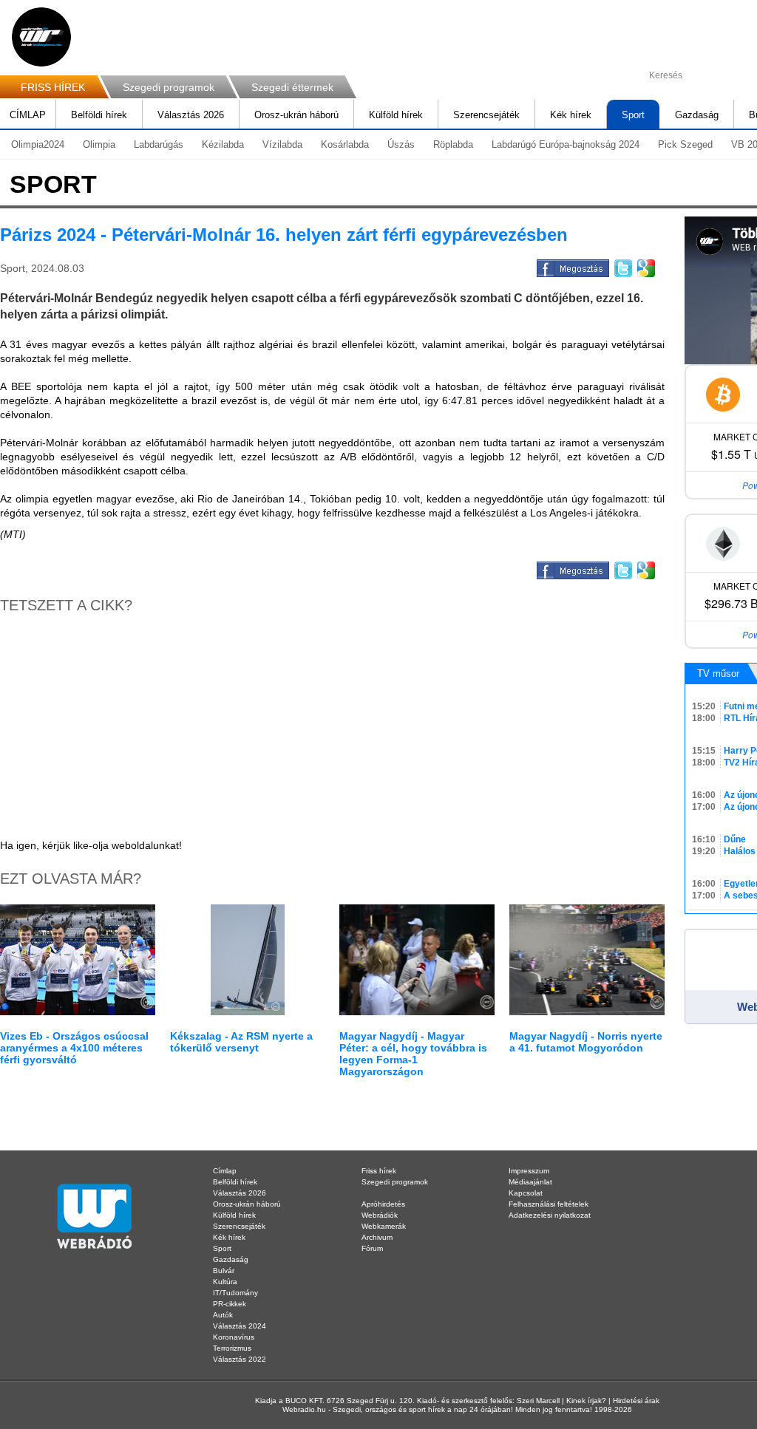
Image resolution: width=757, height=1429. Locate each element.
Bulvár (223, 1270)
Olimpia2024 (37, 144)
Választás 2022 (239, 1359)
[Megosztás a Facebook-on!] (571, 266)
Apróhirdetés (383, 1204)
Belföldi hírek (99, 114)
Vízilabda (282, 144)
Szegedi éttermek (292, 87)
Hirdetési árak (636, 1400)
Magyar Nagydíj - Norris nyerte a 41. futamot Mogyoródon (585, 1042)
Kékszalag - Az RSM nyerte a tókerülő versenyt (241, 1042)
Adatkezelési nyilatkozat (550, 1215)
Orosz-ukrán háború (296, 114)
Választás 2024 (239, 1326)
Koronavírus (233, 1337)
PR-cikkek (229, 1304)
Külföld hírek (396, 114)
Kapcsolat (526, 1193)
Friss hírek (378, 1171)
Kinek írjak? (586, 1400)
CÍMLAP (28, 114)
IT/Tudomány (235, 1293)
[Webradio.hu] (41, 36)
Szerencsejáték (486, 114)
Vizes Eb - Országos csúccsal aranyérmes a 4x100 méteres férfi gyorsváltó (74, 1047)
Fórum (372, 1248)
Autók (223, 1315)
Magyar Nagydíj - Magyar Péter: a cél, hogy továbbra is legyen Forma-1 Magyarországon (413, 1053)
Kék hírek (570, 114)
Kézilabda (223, 144)
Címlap (225, 1171)
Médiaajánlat (530, 1182)
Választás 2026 (190, 114)
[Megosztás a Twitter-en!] (622, 266)
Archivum (377, 1237)
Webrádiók (379, 1215)
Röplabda (453, 144)
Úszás (401, 144)
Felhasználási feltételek (548, 1204)
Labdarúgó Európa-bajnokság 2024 (565, 144)
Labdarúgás (158, 144)
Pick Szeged (685, 144)
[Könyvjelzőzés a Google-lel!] (645, 266)
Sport (633, 114)
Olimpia (99, 144)
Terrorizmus (232, 1348)
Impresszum (529, 1171)
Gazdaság (697, 114)
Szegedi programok (168, 87)
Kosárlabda (345, 144)
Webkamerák (383, 1226)
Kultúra (225, 1282)
